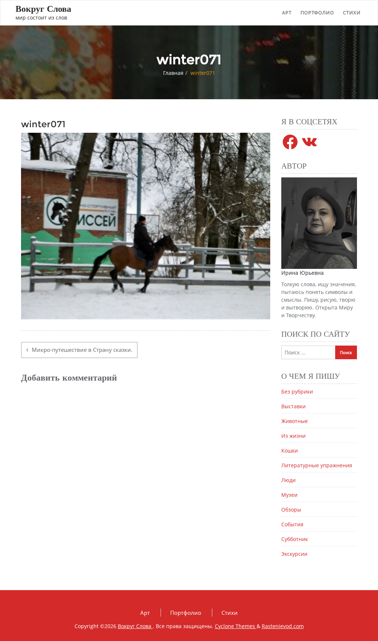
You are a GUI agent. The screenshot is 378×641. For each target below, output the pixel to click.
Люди (288, 480)
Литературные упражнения (316, 465)
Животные (294, 421)
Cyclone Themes (236, 626)
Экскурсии (294, 553)
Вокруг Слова (135, 626)
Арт (287, 12)
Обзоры (291, 509)
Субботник (294, 539)
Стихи (352, 12)
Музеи (289, 494)
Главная (173, 72)
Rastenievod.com (283, 626)
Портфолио (317, 12)
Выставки (293, 406)
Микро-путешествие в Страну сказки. (82, 349)
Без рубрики (297, 391)
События (292, 524)
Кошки (289, 450)
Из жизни (293, 435)
